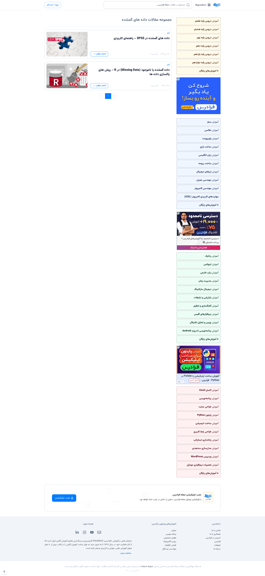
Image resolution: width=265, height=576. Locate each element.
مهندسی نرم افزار (169, 549)
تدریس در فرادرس (213, 538)
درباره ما (217, 549)
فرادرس (217, 541)
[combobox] (145, 5)
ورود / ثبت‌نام (52, 5)
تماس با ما (216, 530)
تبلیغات (217, 545)
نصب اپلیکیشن (62, 498)
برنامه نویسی (171, 534)
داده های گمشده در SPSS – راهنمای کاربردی (142, 38)
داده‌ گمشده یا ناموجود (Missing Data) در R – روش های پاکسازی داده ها (134, 72)
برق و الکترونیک (169, 541)
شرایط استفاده (147, 566)
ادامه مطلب (101, 54)
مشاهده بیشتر (125, 553)
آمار (168, 33)
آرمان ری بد (154, 54)
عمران (173, 530)
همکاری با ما (215, 534)
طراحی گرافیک (170, 545)
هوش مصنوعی (170, 538)
